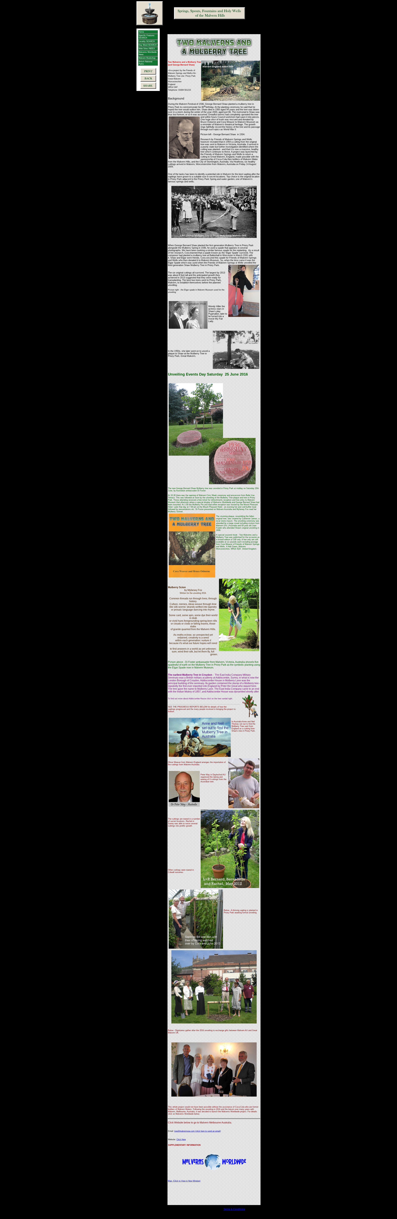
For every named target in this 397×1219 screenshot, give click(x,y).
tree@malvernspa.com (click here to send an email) (197, 1131)
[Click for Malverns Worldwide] (214, 1161)
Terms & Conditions (234, 1209)
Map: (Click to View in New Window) (184, 1181)
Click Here (181, 1139)
